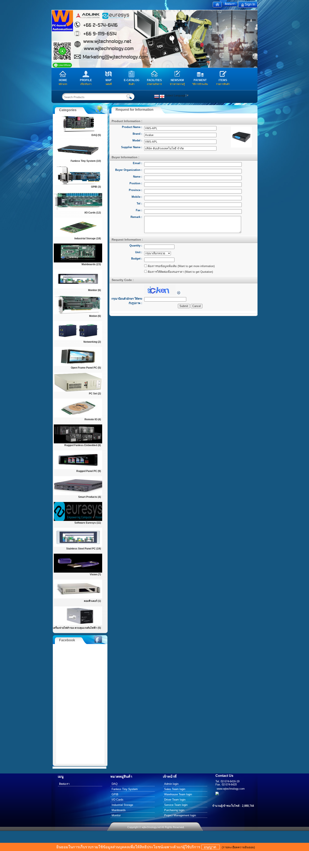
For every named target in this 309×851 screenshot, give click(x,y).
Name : (137, 176)
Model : (137, 140)
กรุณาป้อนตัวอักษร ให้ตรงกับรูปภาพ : (126, 301)
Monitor (116, 815)
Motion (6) (95, 316)
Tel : (139, 203)
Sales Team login (174, 789)
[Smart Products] (78, 494)
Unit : (138, 252)
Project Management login (180, 815)
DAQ (115, 783)
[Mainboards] (78, 261)
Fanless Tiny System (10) (86, 160)
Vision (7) (95, 574)
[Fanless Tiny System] (78, 158)
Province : (135, 190)
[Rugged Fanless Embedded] (78, 442)
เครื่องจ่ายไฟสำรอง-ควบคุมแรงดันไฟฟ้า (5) (77, 627)
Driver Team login (174, 799)
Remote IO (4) (93, 419)
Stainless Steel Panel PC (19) (83, 548)
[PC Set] (78, 391)
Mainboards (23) (91, 264)
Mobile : (137, 196)
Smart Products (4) (89, 496)
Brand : (137, 133)
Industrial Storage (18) (87, 238)
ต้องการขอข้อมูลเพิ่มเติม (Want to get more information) (181, 266)
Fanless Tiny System (125, 789)
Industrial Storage (122, 804)
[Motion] (78, 313)
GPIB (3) (96, 186)
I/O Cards (117, 799)
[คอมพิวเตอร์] (78, 597)
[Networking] (78, 339)
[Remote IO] (78, 417)
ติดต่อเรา (230, 3)
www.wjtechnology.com (231, 788)
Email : (137, 163)
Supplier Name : (131, 147)
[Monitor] (78, 287)
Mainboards (119, 810)
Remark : (136, 217)
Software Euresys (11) (87, 522)
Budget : (136, 258)
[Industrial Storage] (78, 236)
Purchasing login (174, 810)
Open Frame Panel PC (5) (86, 367)
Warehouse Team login (178, 794)
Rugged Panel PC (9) (88, 471)
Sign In (250, 4)
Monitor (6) (94, 290)
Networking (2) (92, 341)
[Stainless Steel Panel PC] (78, 546)
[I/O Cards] (78, 210)
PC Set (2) (95, 393)
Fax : (139, 210)
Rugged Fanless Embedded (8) (82, 445)
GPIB (115, 794)
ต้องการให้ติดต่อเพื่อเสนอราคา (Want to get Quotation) (180, 271)
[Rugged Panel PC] (78, 468)
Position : (135, 183)
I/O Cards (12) (93, 212)
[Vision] (78, 572)
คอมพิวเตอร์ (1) (92, 600)
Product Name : (132, 127)
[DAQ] (78, 132)
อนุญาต (210, 847)
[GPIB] (78, 184)
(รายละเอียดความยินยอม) (238, 847)
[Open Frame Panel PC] (78, 365)
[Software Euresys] (78, 520)
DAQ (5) (96, 135)
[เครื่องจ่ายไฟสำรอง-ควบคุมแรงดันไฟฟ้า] (78, 624)
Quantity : (135, 245)
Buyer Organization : (128, 169)
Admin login (171, 783)
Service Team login (176, 804)
